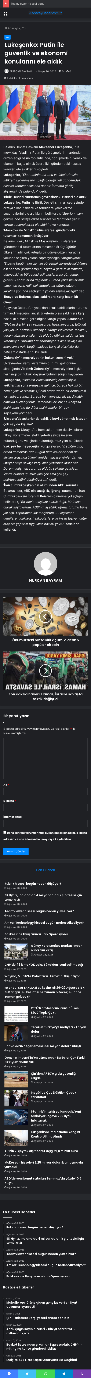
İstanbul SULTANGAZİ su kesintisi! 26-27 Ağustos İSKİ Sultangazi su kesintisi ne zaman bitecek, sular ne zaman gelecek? (44, 992)
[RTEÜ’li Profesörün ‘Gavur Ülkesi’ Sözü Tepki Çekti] (16, 1014)
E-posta (9, 800)
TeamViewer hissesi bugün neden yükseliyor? (41, 3)
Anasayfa (13, 28)
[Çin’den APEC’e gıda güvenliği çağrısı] (16, 1079)
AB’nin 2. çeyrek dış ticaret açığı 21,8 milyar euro (41, 1151)
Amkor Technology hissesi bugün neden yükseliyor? (44, 923)
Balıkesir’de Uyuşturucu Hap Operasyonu (36, 934)
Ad (6, 784)
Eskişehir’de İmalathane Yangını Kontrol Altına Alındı (55, 1134)
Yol (24, 28)
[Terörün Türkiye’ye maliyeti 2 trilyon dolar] (16, 1033)
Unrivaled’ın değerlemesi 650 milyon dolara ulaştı (42, 1046)
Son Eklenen (45, 870)
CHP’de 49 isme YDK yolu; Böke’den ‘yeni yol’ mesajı (43, 965)
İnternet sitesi (12, 816)
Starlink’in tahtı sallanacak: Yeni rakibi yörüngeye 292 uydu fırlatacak (56, 1116)
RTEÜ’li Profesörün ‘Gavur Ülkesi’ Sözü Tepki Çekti (55, 1010)
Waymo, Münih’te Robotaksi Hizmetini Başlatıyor (42, 976)
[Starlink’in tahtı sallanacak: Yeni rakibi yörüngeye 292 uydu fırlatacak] (16, 1117)
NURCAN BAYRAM (21, 71)
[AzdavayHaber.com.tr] (45, 13)
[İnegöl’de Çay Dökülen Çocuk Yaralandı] (16, 1098)
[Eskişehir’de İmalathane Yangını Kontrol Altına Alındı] (16, 1138)
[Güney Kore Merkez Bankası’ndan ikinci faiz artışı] (16, 952)
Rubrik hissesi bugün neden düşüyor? (32, 884)
